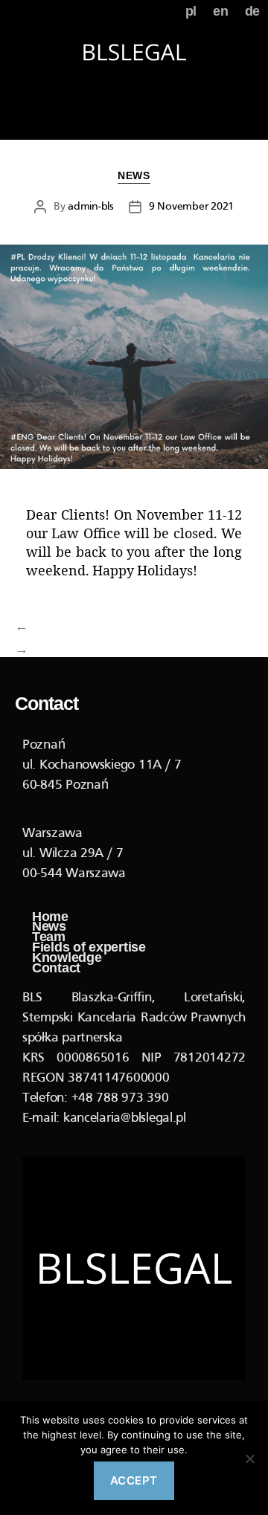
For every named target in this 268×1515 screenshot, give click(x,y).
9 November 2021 (191, 206)
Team (49, 937)
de (252, 11)
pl (191, 11)
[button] (134, 116)
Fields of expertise (91, 948)
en (220, 11)
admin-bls (91, 206)
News (134, 175)
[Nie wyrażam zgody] (249, 1458)
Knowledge (67, 958)
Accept (134, 1480)
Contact (56, 968)
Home (50, 917)
